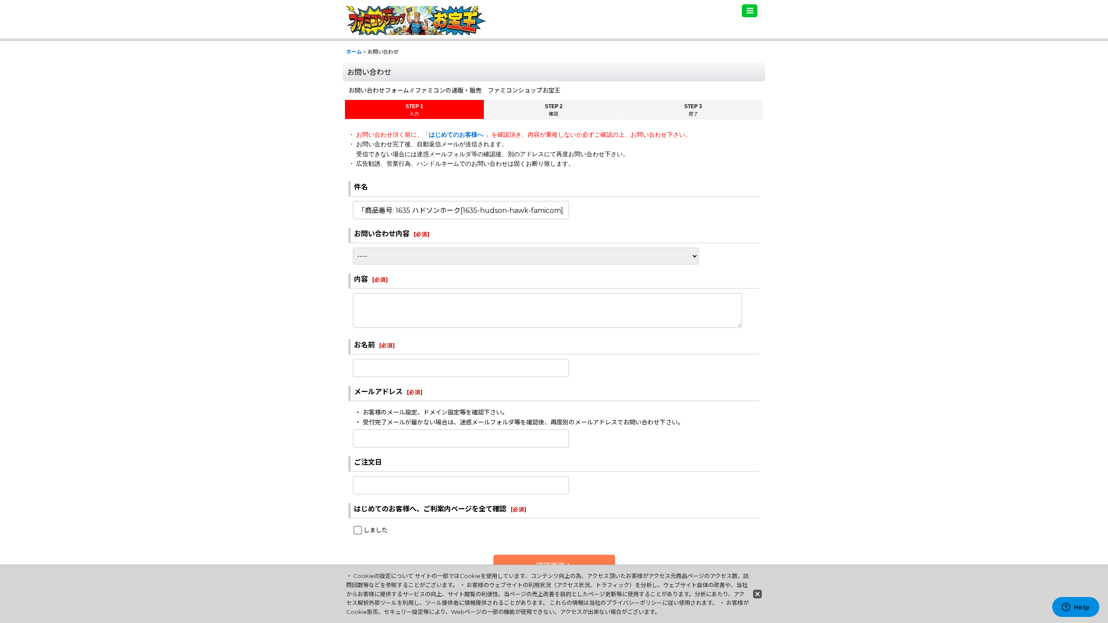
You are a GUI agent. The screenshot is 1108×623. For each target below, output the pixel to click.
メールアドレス (378, 391)
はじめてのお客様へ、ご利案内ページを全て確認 (430, 508)
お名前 (364, 344)
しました (376, 530)
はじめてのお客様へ (457, 134)
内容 (361, 279)
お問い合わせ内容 (381, 233)
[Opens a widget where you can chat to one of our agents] (1075, 608)
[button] (749, 10)
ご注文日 (368, 462)
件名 (361, 187)
